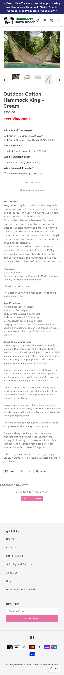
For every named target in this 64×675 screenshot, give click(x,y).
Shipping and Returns (19, 564)
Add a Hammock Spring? (17, 157)
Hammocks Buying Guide (21, 589)
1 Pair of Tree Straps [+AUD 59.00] (25, 136)
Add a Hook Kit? (12, 145)
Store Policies (14, 555)
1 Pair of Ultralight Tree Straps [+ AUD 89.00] (31, 140)
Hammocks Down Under (26, 664)
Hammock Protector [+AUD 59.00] (25, 173)
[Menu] (58, 20)
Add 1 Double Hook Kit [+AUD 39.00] (26, 151)
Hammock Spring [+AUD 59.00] (23, 162)
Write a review (32, 498)
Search (10, 538)
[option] (16, 78)
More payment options (32, 190)
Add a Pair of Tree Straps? (18, 130)
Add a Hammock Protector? (19, 168)
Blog (8, 581)
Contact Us (13, 547)
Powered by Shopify (48, 664)
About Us (11, 572)
